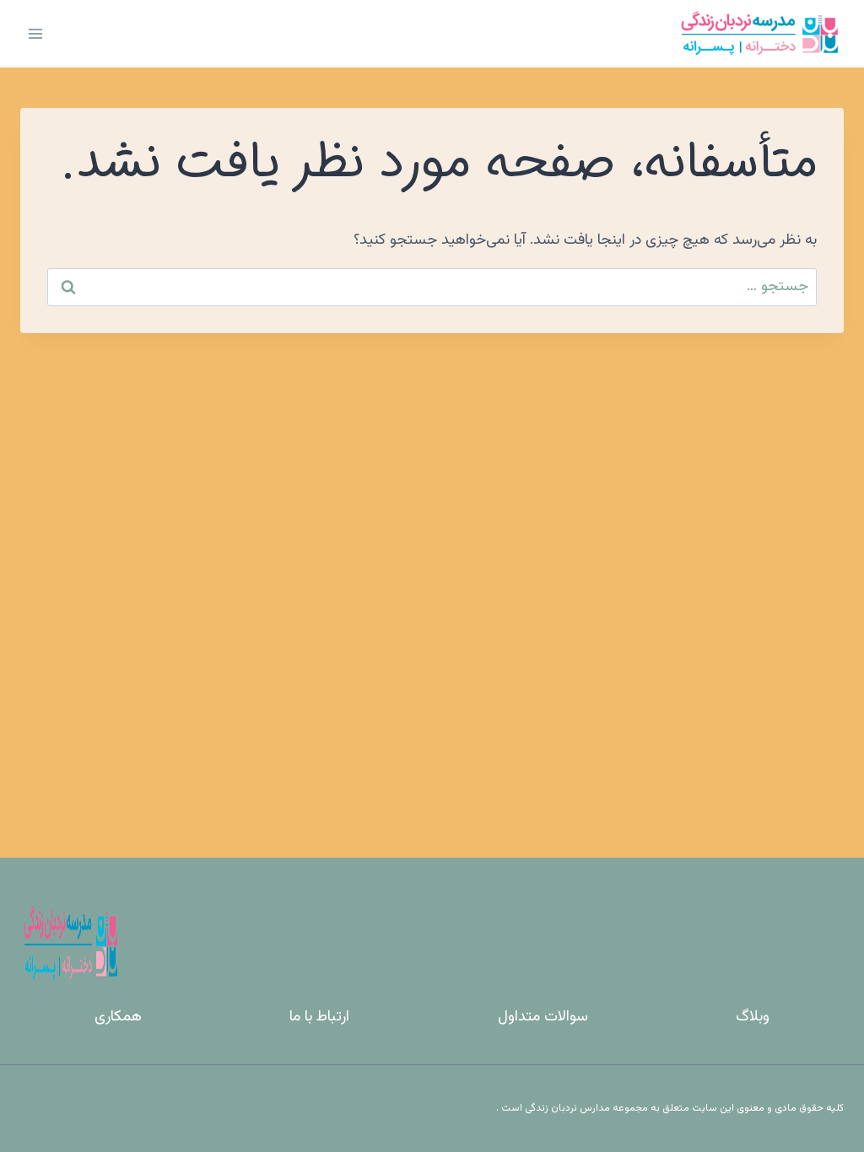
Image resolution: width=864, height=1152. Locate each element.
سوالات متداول (543, 1017)
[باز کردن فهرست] (35, 33)
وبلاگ (753, 1017)
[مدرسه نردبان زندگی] (759, 34)
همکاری (118, 1017)
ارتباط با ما (319, 1017)
